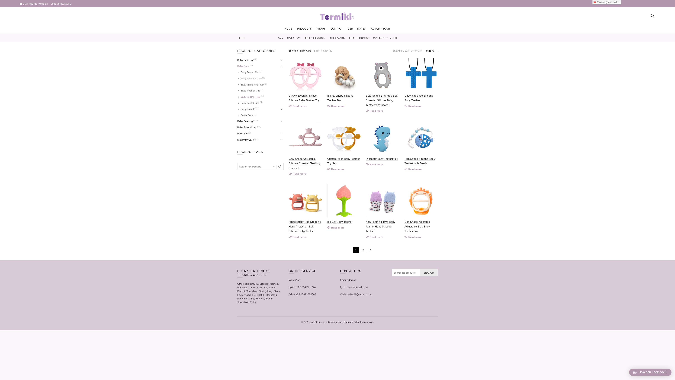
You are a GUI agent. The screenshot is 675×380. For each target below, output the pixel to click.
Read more (299, 106)
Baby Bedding (315, 37)
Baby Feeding (359, 37)
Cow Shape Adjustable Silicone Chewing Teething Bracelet (304, 163)
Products (304, 28)
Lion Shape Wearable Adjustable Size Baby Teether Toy (417, 226)
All (280, 37)
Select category (273, 166)
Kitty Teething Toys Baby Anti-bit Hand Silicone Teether (380, 226)
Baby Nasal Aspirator (252, 84)
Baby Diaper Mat (250, 72)
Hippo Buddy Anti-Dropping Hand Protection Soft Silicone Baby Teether (305, 226)
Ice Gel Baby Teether (339, 221)
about (321, 28)
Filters (430, 50)
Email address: (348, 279)
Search (280, 166)
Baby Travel (247, 109)
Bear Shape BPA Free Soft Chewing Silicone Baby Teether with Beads (381, 100)
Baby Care (337, 37)
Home (288, 28)
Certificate (356, 28)
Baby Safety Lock (247, 127)
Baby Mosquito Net (251, 78)
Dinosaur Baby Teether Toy (382, 158)
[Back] (241, 38)
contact (336, 28)
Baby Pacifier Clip (250, 90)
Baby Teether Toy (250, 96)
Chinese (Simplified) (606, 2)
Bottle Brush (247, 115)
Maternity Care (385, 37)
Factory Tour (380, 28)
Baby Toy (294, 37)
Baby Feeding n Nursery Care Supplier (331, 322)
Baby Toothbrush (250, 103)
